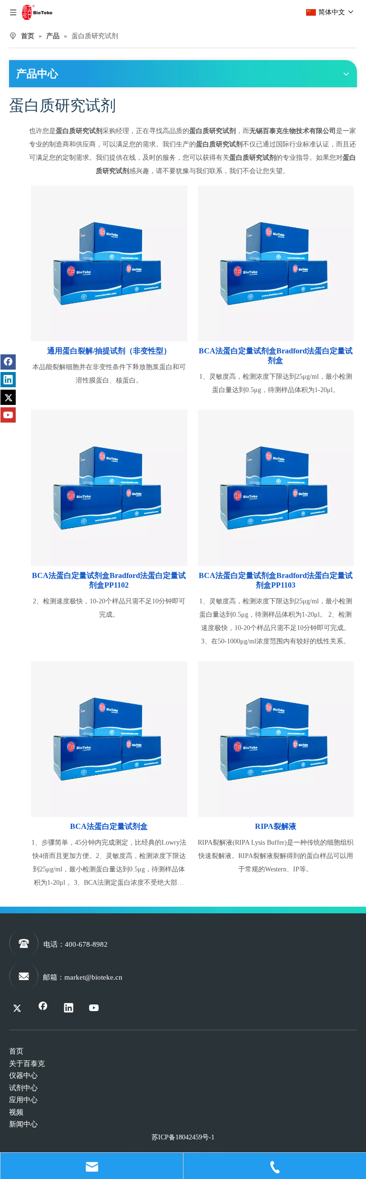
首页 (16, 1051)
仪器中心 (23, 1075)
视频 (16, 1112)
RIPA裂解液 (275, 826)
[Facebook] (8, 362)
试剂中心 (23, 1088)
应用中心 (23, 1100)
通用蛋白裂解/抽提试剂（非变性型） (109, 351)
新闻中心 (23, 1124)
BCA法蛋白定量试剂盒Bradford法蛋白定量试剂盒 (276, 355)
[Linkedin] (8, 379)
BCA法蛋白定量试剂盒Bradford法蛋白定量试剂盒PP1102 (109, 580)
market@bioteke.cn (93, 977)
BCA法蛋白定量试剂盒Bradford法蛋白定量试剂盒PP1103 (276, 580)
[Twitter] (8, 397)
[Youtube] (8, 415)
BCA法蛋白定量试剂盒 (109, 826)
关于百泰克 (27, 1063)
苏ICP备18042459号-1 (183, 1137)
